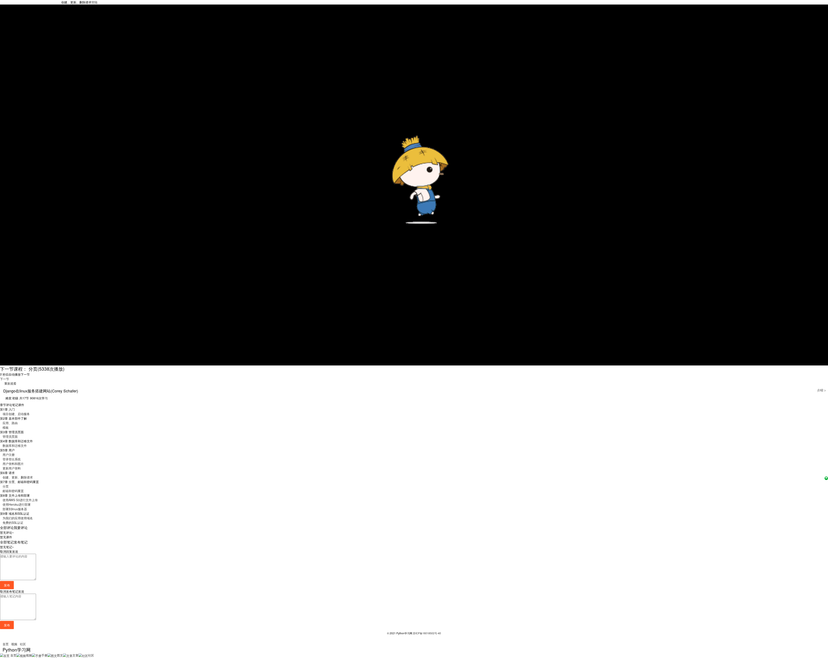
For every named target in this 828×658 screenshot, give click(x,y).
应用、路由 (10, 423)
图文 (60, 655)
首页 (6, 644)
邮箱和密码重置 (13, 491)
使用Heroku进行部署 (17, 504)
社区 (23, 644)
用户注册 (9, 454)
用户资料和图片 (13, 463)
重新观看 (9, 383)
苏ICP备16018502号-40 (427, 633)
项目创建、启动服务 (16, 414)
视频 (14, 644)
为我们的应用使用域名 (18, 518)
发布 (7, 585)
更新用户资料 (12, 468)
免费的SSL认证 (13, 522)
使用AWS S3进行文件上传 (20, 500)
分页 (6, 486)
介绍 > (821, 390)
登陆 (94, 2)
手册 (44, 655)
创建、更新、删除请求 (18, 477)
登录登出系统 (12, 459)
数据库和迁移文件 (15, 445)
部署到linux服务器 (15, 509)
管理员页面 (10, 436)
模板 (6, 427)
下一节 (4, 379)
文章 (75, 655)
